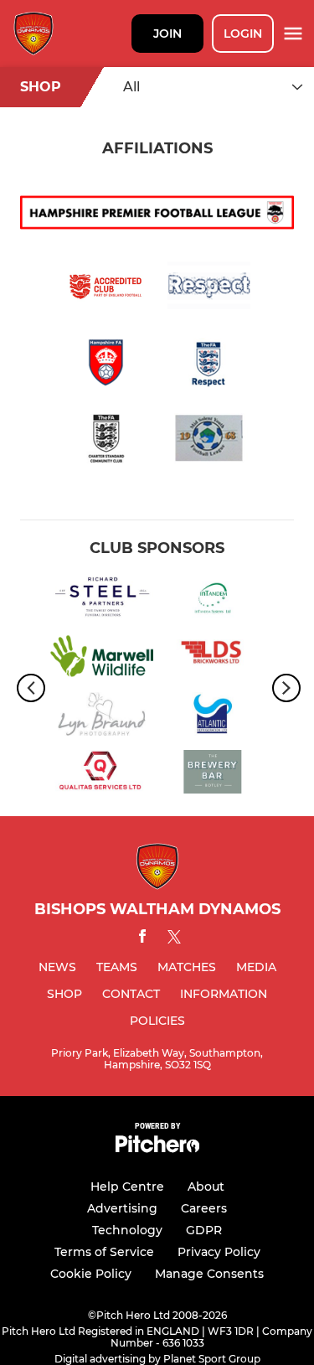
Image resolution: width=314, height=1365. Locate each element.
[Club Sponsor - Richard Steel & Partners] (101, 601)
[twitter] (174, 939)
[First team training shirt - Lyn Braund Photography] (101, 717)
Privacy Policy (219, 1251)
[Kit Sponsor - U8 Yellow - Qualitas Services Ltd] (101, 774)
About (206, 1186)
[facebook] (142, 939)
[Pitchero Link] (157, 1148)
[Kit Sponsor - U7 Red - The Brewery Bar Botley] (213, 774)
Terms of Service (104, 1251)
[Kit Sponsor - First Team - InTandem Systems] (213, 601)
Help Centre (127, 1186)
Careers (204, 1208)
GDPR (204, 1230)
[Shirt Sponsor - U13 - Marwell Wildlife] (101, 659)
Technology (127, 1230)
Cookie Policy (90, 1273)
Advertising (122, 1208)
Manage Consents (209, 1273)
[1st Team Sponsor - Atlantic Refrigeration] (213, 717)
